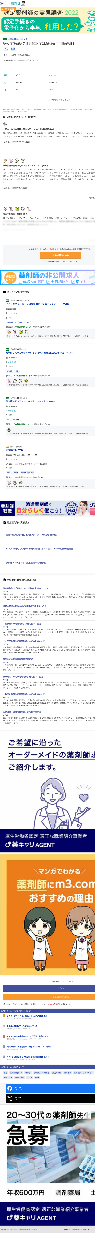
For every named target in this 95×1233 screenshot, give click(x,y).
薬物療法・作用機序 (41, 1073)
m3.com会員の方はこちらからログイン (59, 261)
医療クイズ (8, 1077)
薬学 (17, 371)
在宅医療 (9, 371)
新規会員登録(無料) (61, 255)
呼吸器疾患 (16, 419)
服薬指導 (67, 1073)
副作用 (29, 1077)
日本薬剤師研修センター (19, 39)
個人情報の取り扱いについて (82, 1229)
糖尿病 (28, 1073)
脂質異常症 (56, 1073)
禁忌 (5, 1073)
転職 (37, 1077)
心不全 (28, 322)
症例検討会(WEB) (15, 450)
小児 (8, 419)
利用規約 (67, 1229)
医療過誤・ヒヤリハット (83, 1073)
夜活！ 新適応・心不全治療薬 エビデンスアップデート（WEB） (38, 304)
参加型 (16, 472)
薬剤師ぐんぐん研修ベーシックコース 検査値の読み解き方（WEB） (40, 352)
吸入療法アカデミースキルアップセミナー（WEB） (32, 401)
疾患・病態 (19, 1077)
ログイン (20, 9)
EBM (20, 322)
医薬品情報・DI (11, 322)
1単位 (8, 472)
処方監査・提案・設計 (27, 472)
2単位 (6, 49)
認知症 (13, 49)
